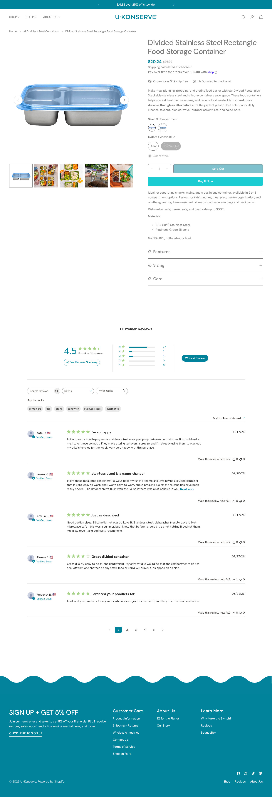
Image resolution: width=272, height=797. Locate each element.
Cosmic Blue (171, 147)
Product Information (126, 718)
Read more (187, 489)
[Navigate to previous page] (109, 630)
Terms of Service (124, 747)
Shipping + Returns (125, 725)
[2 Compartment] (152, 128)
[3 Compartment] (163, 128)
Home (13, 31)
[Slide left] (18, 100)
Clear (153, 146)
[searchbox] (40, 391)
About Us (256, 781)
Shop (227, 781)
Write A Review (195, 358)
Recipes (206, 725)
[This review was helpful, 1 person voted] (234, 579)
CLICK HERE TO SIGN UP (25, 733)
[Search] (243, 17)
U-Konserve (28, 781)
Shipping (154, 67)
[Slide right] (124, 100)
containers (35, 409)
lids (48, 409)
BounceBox (208, 733)
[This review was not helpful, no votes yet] (240, 459)
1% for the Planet (168, 718)
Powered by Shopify (51, 781)
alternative (113, 409)
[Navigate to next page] (162, 630)
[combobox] (78, 391)
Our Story (163, 725)
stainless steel (92, 409)
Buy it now (205, 181)
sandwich (73, 409)
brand (59, 409)
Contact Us (120, 740)
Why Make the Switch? (216, 718)
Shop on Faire (122, 754)
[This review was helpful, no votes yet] (234, 459)
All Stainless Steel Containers (41, 31)
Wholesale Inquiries (126, 733)
